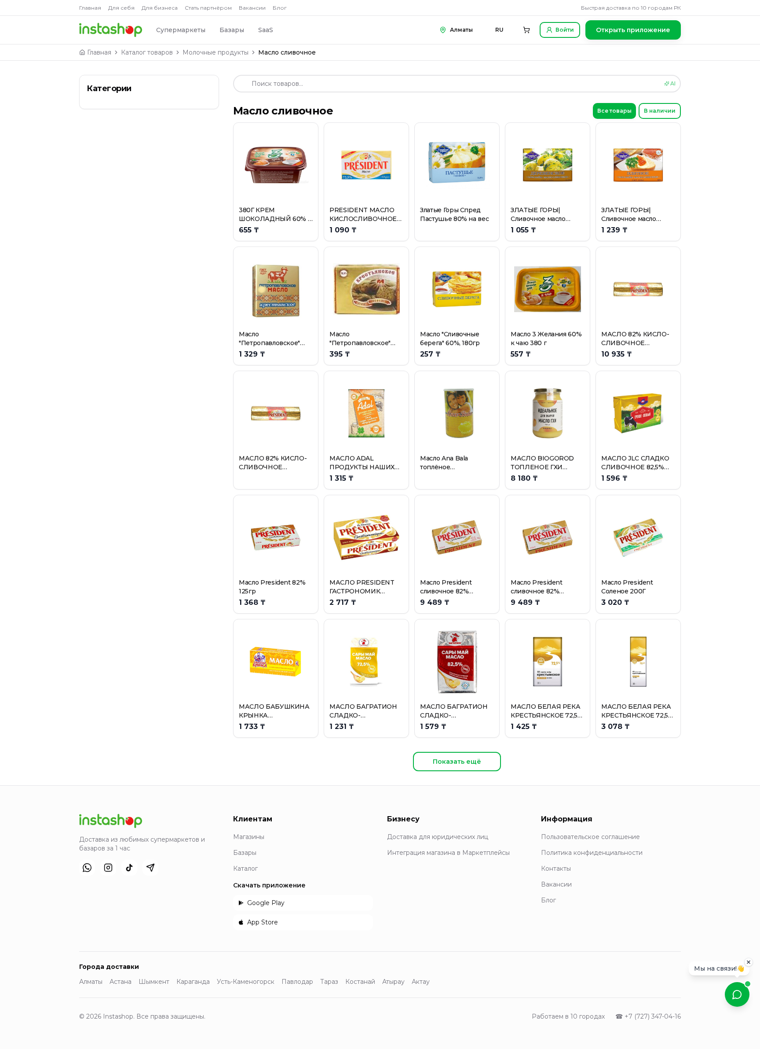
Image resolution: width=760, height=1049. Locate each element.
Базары (231, 30)
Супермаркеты (180, 30)
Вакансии (252, 7)
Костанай (360, 982)
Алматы (90, 982)
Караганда (193, 982)
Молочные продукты (215, 52)
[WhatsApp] (87, 868)
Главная (90, 7)
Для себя (121, 7)
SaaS (265, 30)
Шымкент (154, 982)
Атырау (393, 982)
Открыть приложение (633, 30)
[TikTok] (129, 868)
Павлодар (297, 982)
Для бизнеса (160, 7)
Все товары (614, 110)
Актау (421, 982)
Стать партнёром (208, 7)
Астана (121, 982)
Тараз (329, 982)
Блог (280, 7)
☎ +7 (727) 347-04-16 (648, 1016)
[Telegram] (150, 868)
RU (499, 29)
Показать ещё (457, 762)
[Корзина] (526, 30)
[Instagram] (108, 868)
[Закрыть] (748, 963)
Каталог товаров (147, 52)
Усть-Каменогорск (245, 982)
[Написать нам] (737, 994)
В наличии (660, 110)
